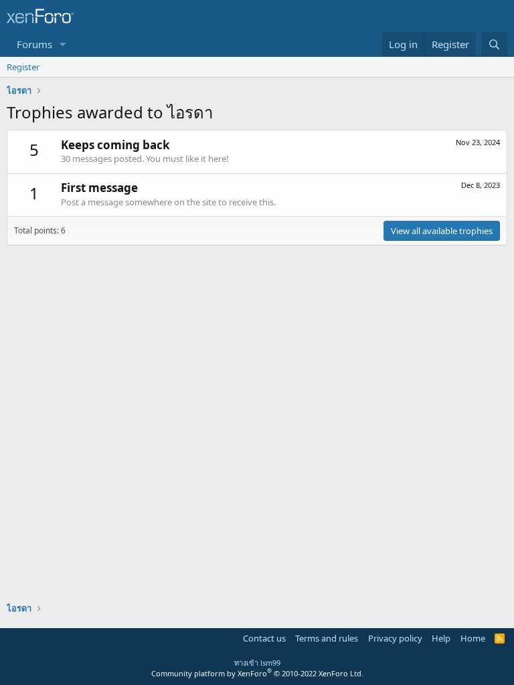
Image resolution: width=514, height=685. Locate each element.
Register (23, 67)
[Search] (494, 44)
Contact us (264, 638)
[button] (63, 44)
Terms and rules (326, 638)
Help (441, 638)
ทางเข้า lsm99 (257, 663)
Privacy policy (395, 638)
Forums (34, 44)
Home (472, 638)
